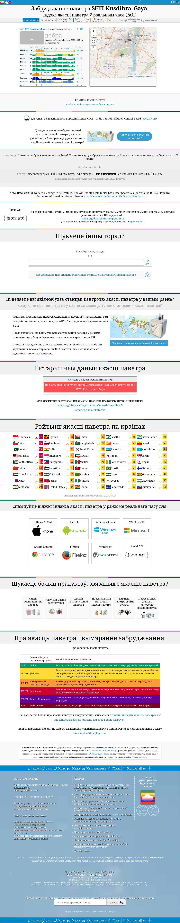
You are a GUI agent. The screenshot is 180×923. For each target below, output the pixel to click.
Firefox (74, 546)
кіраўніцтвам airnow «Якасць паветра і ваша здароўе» (89, 719)
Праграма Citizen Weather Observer (92, 814)
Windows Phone (106, 522)
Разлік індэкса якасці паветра (29, 824)
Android (74, 522)
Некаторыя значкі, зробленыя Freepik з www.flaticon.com (95, 827)
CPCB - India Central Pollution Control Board (89, 874)
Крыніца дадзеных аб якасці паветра (33, 821)
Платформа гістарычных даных (31, 838)
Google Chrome (43, 546)
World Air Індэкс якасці (106, 750)
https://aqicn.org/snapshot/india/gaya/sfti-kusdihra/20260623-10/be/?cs (90, 178)
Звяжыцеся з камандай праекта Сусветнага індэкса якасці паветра (41, 786)
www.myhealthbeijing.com (89, 733)
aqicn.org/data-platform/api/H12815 (102, 218)
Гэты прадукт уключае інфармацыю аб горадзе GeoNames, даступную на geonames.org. (99, 802)
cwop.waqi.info (124, 814)
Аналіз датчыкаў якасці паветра (31, 808)
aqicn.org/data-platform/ (90, 410)
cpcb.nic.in (149, 118)
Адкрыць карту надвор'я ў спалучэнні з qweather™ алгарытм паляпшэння (100, 809)
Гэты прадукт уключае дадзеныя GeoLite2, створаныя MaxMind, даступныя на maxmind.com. (102, 796)
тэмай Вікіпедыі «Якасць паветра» (134, 715)
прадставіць (116, 902)
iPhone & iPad (43, 522)
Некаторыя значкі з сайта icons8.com (93, 832)
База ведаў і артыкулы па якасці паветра (35, 803)
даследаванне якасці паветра (33, 797)
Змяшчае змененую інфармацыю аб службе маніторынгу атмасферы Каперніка (97, 820)
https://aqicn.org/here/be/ (90, 167)
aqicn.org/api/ (136, 221)
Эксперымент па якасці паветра (31, 806)
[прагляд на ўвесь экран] (81, 29)
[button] (121, 54)
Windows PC (137, 522)
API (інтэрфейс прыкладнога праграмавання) (38, 835)
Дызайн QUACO (82, 850)
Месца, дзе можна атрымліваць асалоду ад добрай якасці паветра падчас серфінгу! (101, 845)
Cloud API (137, 546)
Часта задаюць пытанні (30, 815)
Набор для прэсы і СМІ (26, 790)
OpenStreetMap (140, 76)
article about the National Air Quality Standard (115, 196)
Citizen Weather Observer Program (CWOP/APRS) (89, 871)
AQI (32, 29)
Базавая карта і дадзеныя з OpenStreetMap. (96, 840)
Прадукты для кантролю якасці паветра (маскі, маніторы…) (39, 831)
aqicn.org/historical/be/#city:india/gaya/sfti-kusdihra (88, 405)
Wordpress (105, 546)
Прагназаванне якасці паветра (30, 827)
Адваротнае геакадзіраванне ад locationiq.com (98, 836)
